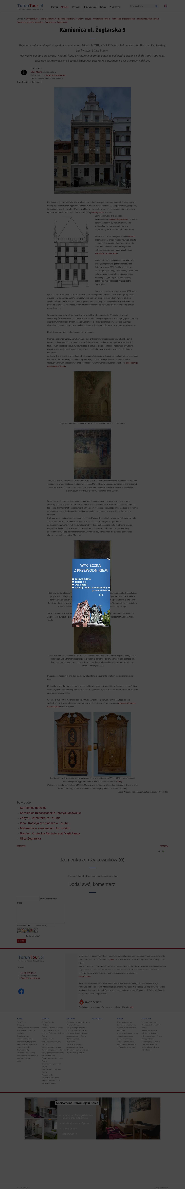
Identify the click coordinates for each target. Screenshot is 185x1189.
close (109, 558)
